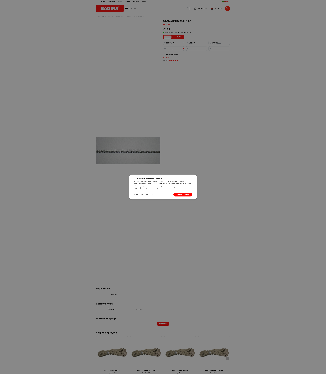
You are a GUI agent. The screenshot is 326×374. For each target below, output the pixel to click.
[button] (143, 194)
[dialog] (163, 187)
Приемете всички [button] (183, 194)
